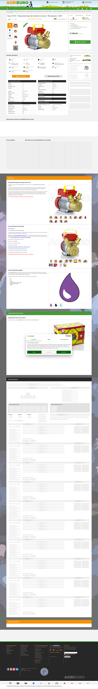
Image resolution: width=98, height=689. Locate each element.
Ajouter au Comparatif (21, 76)
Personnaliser (48, 352)
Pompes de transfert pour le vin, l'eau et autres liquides (43, 11)
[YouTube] (11, 672)
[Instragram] (14, 672)
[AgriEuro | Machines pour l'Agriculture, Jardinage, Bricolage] (20, 2)
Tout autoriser (63, 352)
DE (58, 649)
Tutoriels (7, 652)
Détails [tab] (49, 339)
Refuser (34, 352)
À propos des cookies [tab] (64, 339)
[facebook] (7, 672)
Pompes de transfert (30, 11)
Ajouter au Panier (81, 42)
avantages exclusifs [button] (72, 649)
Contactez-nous (8, 653)
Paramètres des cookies (24, 654)
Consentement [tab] (33, 339)
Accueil (7, 11)
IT (55, 649)
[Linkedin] (17, 672)
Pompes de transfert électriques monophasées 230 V (61, 11)
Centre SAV (37, 651)
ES (62, 649)
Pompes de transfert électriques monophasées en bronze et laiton (81, 11)
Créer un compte (38, 662)
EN (51, 649)
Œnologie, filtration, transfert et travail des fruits (18, 11)
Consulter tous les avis (53, 656)
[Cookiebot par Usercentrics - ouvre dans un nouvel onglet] (66, 336)
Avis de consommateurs (55, 652)
